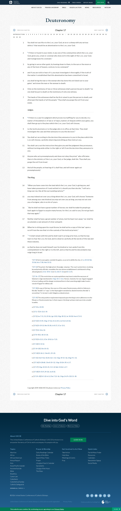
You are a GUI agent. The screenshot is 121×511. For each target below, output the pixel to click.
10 (45, 34)
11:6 (61, 279)
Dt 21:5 (40, 339)
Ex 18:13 (42, 335)
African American (16, 458)
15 (60, 34)
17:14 (35, 349)
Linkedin (100, 495)
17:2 (35, 312)
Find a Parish (76, 2)
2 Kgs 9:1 (71, 358)
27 (94, 34)
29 (100, 34)
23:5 (57, 321)
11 (48, 34)
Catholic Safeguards (17, 484)
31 (106, 34)
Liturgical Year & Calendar (45, 463)
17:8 (35, 335)
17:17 (36, 367)
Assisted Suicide (15, 468)
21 (77, 34)
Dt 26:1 (41, 353)
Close (116, 509)
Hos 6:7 (76, 316)
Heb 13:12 (47, 262)
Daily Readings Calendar (69, 2)
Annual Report (15, 460)
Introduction (19, 34)
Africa (12, 455)
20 (74, 34)
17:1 (35, 307)
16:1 (51, 358)
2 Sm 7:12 (53, 376)
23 (83, 34)
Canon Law (14, 476)
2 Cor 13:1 (61, 325)
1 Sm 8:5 (47, 353)
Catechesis (14, 479)
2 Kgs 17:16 (48, 321)
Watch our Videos (73, 426)
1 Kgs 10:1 (56, 279)
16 (63, 34)
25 (89, 34)
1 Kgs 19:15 (60, 358)
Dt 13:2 (42, 312)
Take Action (66, 452)
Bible (12, 471)
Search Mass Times (42, 458)
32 (14, 37)
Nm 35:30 (48, 325)
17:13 (35, 344)
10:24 (47, 358)
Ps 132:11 (70, 376)
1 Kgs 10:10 (43, 367)
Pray (63, 460)
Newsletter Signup (94, 460)
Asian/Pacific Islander (17, 466)
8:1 (80, 316)
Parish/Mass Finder (94, 452)
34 (20, 37)
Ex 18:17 (58, 272)
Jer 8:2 (62, 321)
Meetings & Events (68, 458)
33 (17, 37)
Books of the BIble (42, 455)
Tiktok (108, 495)
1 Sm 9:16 (41, 358)
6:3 (48, 376)
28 (97, 34)
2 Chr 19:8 (46, 272)
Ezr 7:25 (54, 339)
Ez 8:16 (68, 321)
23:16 (48, 316)
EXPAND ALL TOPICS (16, 488)
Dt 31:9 (41, 372)
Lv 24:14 (86, 260)
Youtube (96, 495)
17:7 (35, 330)
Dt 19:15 (41, 325)
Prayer (38, 460)
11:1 (51, 367)
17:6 (35, 325)
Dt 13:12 (41, 344)
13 (54, 34)
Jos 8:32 (52, 372)
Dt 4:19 (40, 321)
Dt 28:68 (42, 362)
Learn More (78, 440)
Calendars (91, 458)
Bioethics (13, 474)
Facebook (91, 495)
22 (80, 34)
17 (39, 276)
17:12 (35, 267)
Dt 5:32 (43, 376)
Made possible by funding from (90, 502)
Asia (11, 463)
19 (71, 34)
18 (68, 34)
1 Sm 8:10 (49, 362)
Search (108, 2)
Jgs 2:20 (54, 316)
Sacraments (40, 466)
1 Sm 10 (43, 349)
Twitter (87, 495)
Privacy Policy (65, 388)
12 (51, 34)
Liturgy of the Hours (43, 468)
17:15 (35, 358)
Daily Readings (62, 2)
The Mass (39, 471)
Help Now (100, 2)
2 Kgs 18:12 (61, 316)
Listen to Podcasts (59, 426)
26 (91, 34)
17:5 (34, 260)
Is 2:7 (69, 362)
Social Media (92, 463)
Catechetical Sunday (17, 482)
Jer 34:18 (69, 316)
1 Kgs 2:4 (63, 376)
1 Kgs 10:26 (60, 362)
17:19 (35, 298)
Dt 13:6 (40, 330)
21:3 (54, 321)
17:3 (35, 321)
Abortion (13, 452)
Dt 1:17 (69, 272)
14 (57, 34)
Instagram (104, 495)
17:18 (35, 288)
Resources (91, 455)
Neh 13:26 (59, 367)
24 (86, 34)
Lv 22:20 (40, 307)
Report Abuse (88, 2)
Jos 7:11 (40, 316)
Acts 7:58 (40, 262)
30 (103, 34)
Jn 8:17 (54, 325)
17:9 (35, 339)
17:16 (35, 276)
